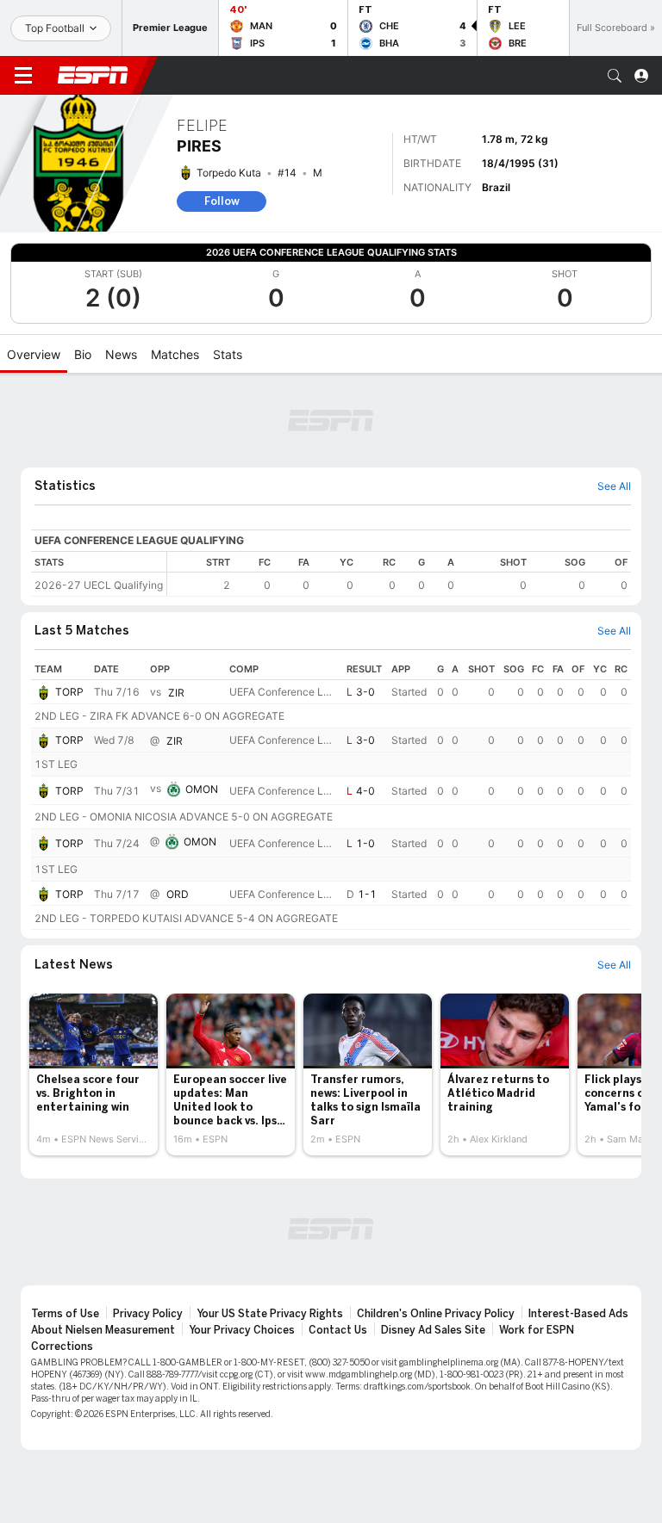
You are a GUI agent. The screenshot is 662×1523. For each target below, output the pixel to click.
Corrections (62, 1346)
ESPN (93, 75)
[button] (614, 76)
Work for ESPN (536, 1330)
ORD (177, 894)
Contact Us (338, 1330)
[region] (399, 574)
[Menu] (23, 76)
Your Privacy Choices (242, 1330)
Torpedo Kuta (229, 172)
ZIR (176, 692)
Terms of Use (65, 1314)
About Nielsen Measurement (103, 1330)
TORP (69, 691)
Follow (222, 201)
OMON (201, 789)
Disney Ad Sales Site (433, 1330)
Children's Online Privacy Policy (436, 1314)
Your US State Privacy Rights (270, 1314)
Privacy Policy (148, 1314)
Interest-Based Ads (578, 1314)
